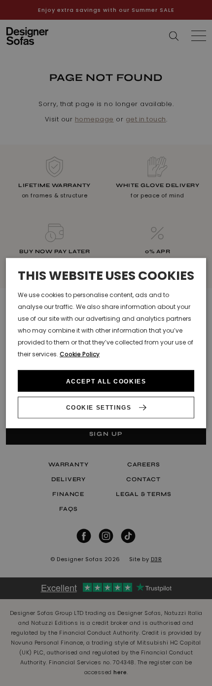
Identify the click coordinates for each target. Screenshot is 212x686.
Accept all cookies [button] (106, 381)
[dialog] (106, 343)
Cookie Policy (80, 353)
